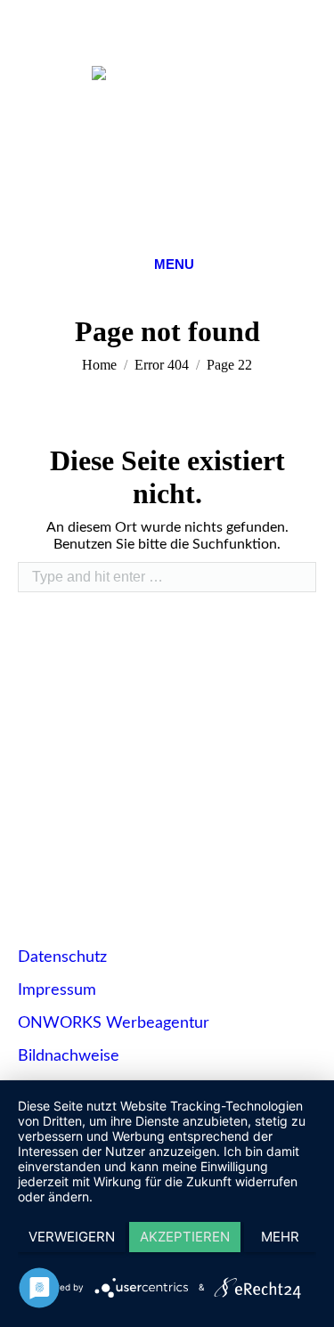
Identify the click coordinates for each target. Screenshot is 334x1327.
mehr (280, 1236)
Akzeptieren (185, 1236)
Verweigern (72, 1236)
